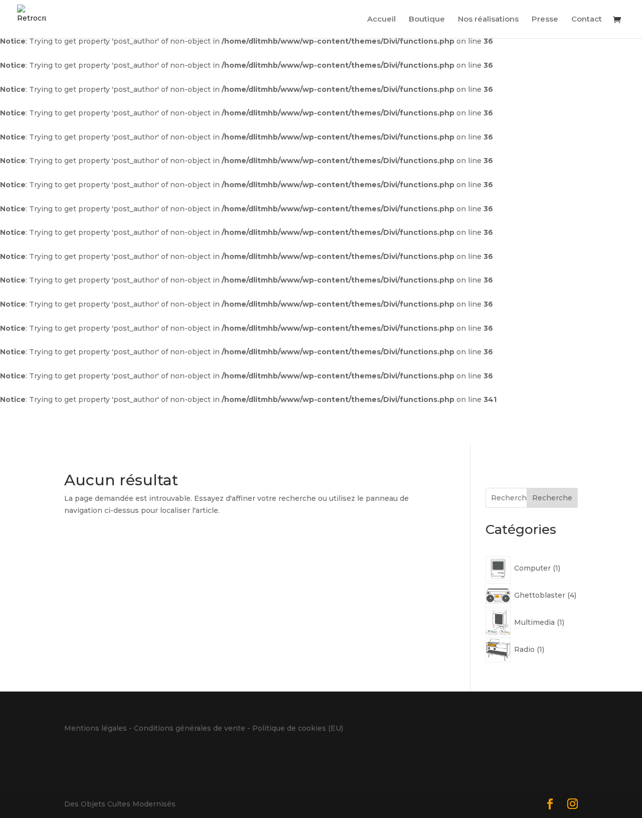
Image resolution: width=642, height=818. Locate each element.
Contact (586, 20)
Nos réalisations (488, 20)
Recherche (552, 497)
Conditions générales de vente (189, 728)
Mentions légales (95, 728)
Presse (545, 20)
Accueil (381, 20)
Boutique (427, 20)
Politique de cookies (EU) (297, 728)
